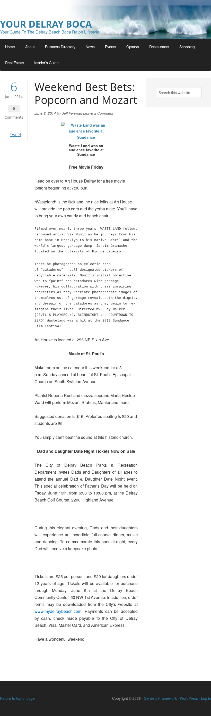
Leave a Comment (98, 113)
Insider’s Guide (46, 62)
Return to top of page (17, 698)
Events (110, 46)
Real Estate (14, 62)
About (30, 46)
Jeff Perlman (72, 113)
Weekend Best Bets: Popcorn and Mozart (85, 93)
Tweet (15, 134)
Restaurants (159, 46)
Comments (14, 117)
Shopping (187, 46)
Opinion (132, 46)
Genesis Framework (160, 698)
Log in (206, 698)
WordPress (189, 698)
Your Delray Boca (46, 24)
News (90, 46)
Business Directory (60, 46)
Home (10, 46)
